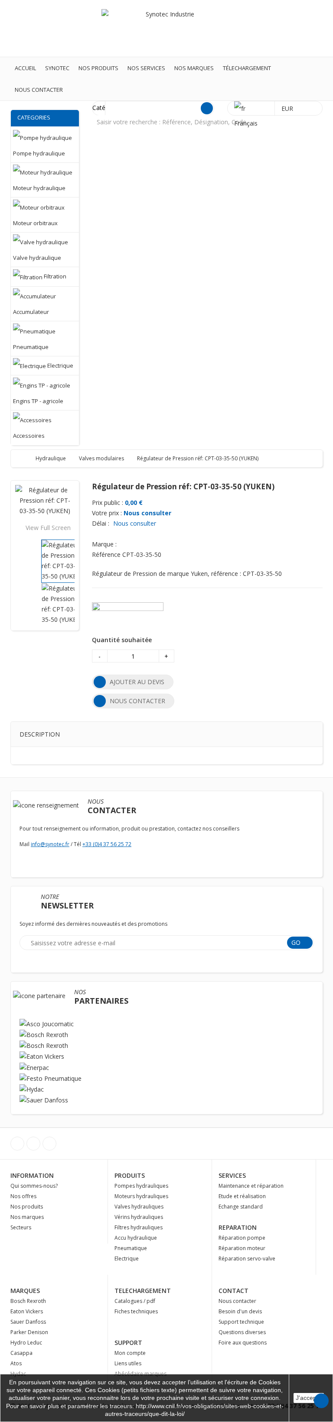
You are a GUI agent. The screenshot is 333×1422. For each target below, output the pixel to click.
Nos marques (194, 68)
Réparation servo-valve (247, 1258)
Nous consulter (147, 513)
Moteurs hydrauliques (141, 1196)
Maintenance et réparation (251, 1185)
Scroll (321, 1400)
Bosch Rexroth (28, 1301)
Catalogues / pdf (134, 1301)
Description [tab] (40, 734)
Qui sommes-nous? (34, 1185)
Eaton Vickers (26, 1311)
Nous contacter (39, 90)
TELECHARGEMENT (142, 1290)
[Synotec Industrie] (166, 28)
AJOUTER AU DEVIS (137, 682)
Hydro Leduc (26, 1342)
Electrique (126, 1258)
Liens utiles (127, 1363)
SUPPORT (128, 1342)
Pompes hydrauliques (141, 1185)
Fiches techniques (136, 1311)
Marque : (104, 544)
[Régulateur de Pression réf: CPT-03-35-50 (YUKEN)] (63, 560)
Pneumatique (130, 1248)
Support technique (241, 1321)
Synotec (57, 68)
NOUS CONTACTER (137, 701)
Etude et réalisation (242, 1196)
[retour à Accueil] (25, 458)
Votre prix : (107, 513)
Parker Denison (29, 1332)
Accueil (25, 68)
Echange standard (241, 1206)
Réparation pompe (242, 1237)
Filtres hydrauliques (138, 1227)
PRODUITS (129, 1175)
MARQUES (25, 1290)
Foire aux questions (243, 1342)
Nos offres (23, 1196)
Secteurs (20, 1227)
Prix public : (107, 502)
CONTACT (233, 1290)
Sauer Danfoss (28, 1321)
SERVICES (232, 1175)
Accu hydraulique (135, 1237)
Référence (106, 554)
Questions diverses (242, 1332)
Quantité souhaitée (122, 640)
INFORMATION (32, 1175)
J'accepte (309, 1397)
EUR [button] (288, 108)
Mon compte (130, 1353)
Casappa (21, 1353)
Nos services (146, 68)
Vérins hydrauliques (138, 1217)
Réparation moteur (242, 1248)
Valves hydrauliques (138, 1206)
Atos (16, 1363)
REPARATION (238, 1227)
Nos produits (98, 68)
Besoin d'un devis (240, 1311)
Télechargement (247, 68)
